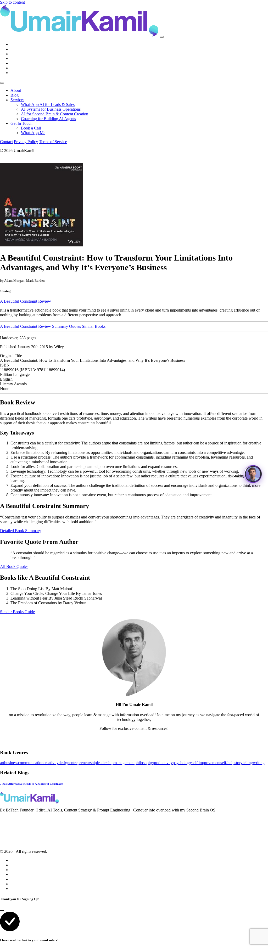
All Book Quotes (14, 566)
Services (17, 100)
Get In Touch (21, 123)
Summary (60, 326)
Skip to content (12, 2)
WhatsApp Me (33, 133)
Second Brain (11, 826)
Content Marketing (15, 833)
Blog (14, 95)
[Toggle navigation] (162, 37)
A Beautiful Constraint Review (25, 301)
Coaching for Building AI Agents (48, 118)
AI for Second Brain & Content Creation (54, 114)
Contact (6, 141)
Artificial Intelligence (17, 840)
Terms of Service (53, 141)
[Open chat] (253, 474)
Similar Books (93, 326)
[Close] (2, 83)
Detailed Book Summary (20, 530)
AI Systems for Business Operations (51, 109)
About (15, 90)
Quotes (75, 326)
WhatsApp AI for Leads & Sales (48, 104)
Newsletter (8, 819)
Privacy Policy (26, 141)
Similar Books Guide (17, 612)
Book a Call (31, 128)
